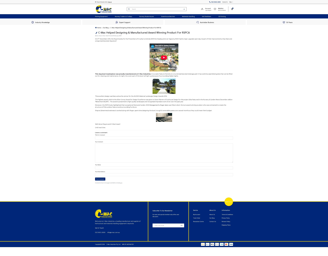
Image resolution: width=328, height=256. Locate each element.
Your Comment (99, 141)
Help (230, 2)
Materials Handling (188, 16)
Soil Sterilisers (206, 16)
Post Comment (100, 179)
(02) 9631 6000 (216, 2)
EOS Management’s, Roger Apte (157, 105)
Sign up (110, 2)
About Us (212, 214)
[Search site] (184, 9)
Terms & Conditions (227, 214)
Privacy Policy (226, 218)
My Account (196, 214)
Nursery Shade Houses (146, 16)
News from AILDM (102, 101)
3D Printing (222, 16)
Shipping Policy (226, 225)
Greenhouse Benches (168, 16)
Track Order (196, 218)
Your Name (98, 164)
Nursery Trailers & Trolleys (123, 16)
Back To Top (229, 201)
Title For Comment (100, 135)
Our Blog (212, 218)
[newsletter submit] (181, 225)
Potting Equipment (101, 16)
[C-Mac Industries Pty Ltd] (103, 9)
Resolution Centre (198, 221)
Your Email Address (100, 171)
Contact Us (225, 2)
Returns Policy (226, 221)
